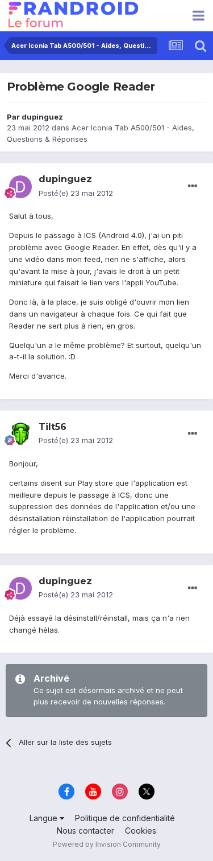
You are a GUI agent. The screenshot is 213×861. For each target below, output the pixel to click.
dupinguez (42, 116)
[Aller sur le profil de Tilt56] (20, 434)
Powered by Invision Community (107, 844)
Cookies (140, 830)
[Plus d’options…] (192, 186)
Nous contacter (85, 830)
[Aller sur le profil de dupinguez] (20, 186)
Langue (45, 818)
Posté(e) (76, 193)
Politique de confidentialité (125, 818)
